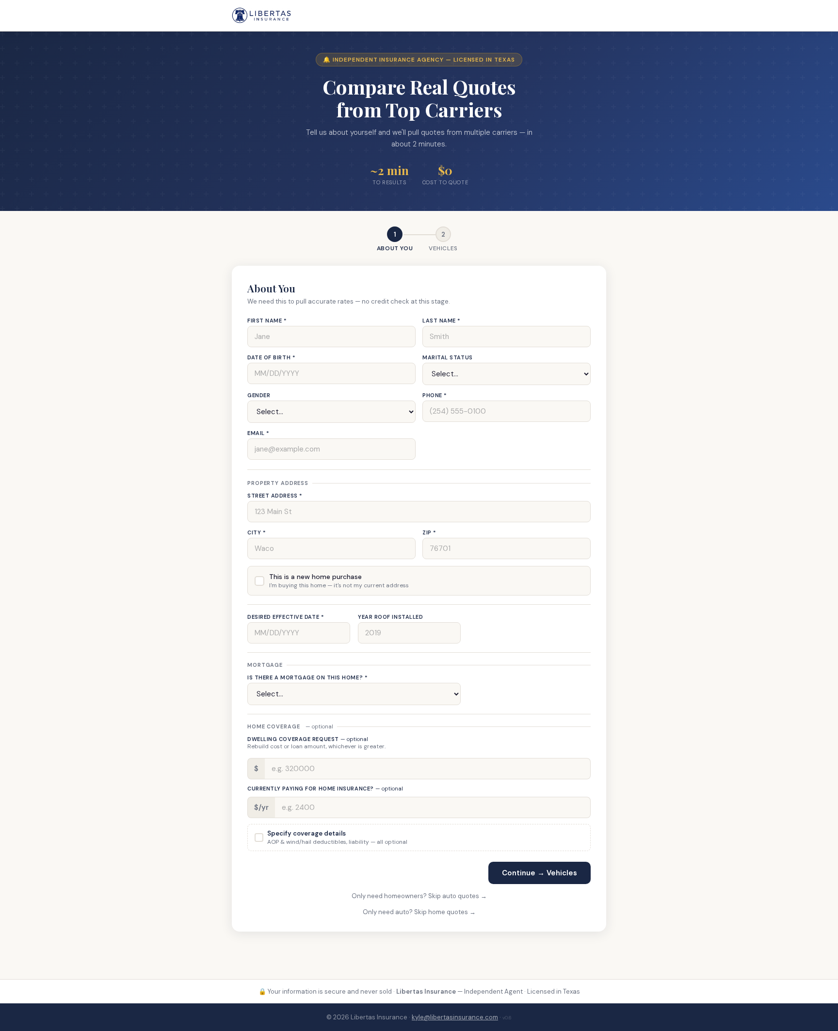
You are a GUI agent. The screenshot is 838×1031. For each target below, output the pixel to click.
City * (256, 532)
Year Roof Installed (390, 616)
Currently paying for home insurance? (325, 788)
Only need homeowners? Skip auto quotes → (419, 896)
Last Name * (441, 320)
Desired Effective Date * (285, 616)
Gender (258, 395)
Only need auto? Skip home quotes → (419, 912)
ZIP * (429, 532)
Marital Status (447, 357)
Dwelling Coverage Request (307, 739)
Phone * (434, 395)
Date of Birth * (271, 357)
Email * (258, 433)
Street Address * (275, 495)
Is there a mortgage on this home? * (307, 677)
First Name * (267, 320)
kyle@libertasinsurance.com (455, 1017)
